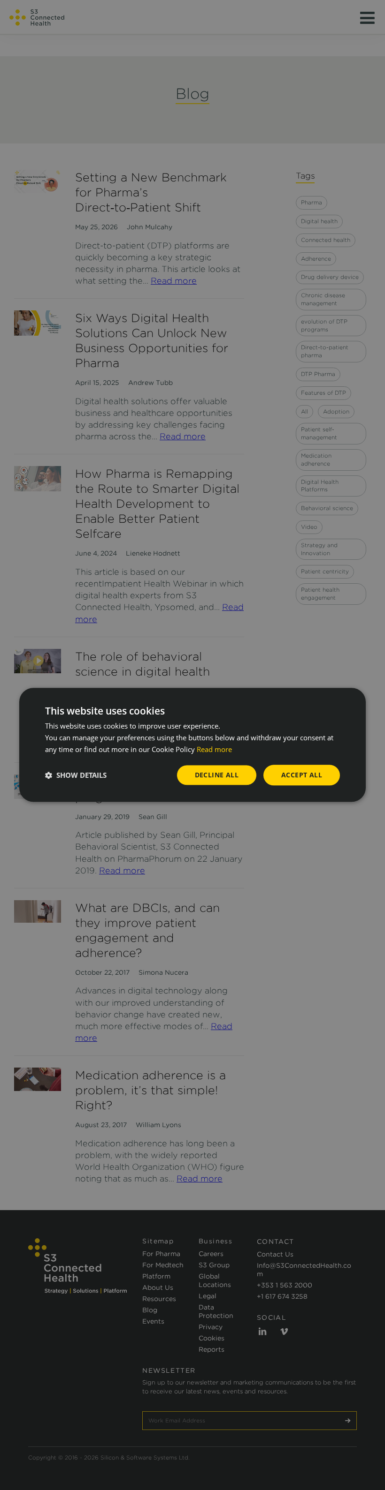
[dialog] (192, 745)
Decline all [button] (217, 774)
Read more (214, 749)
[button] (76, 775)
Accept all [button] (301, 774)
